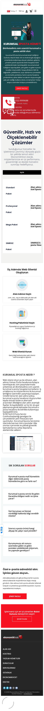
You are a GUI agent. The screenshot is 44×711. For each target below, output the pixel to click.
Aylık (22, 172)
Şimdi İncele (22, 619)
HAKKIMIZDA (28, 694)
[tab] (22, 479)
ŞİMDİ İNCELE (22, 88)
